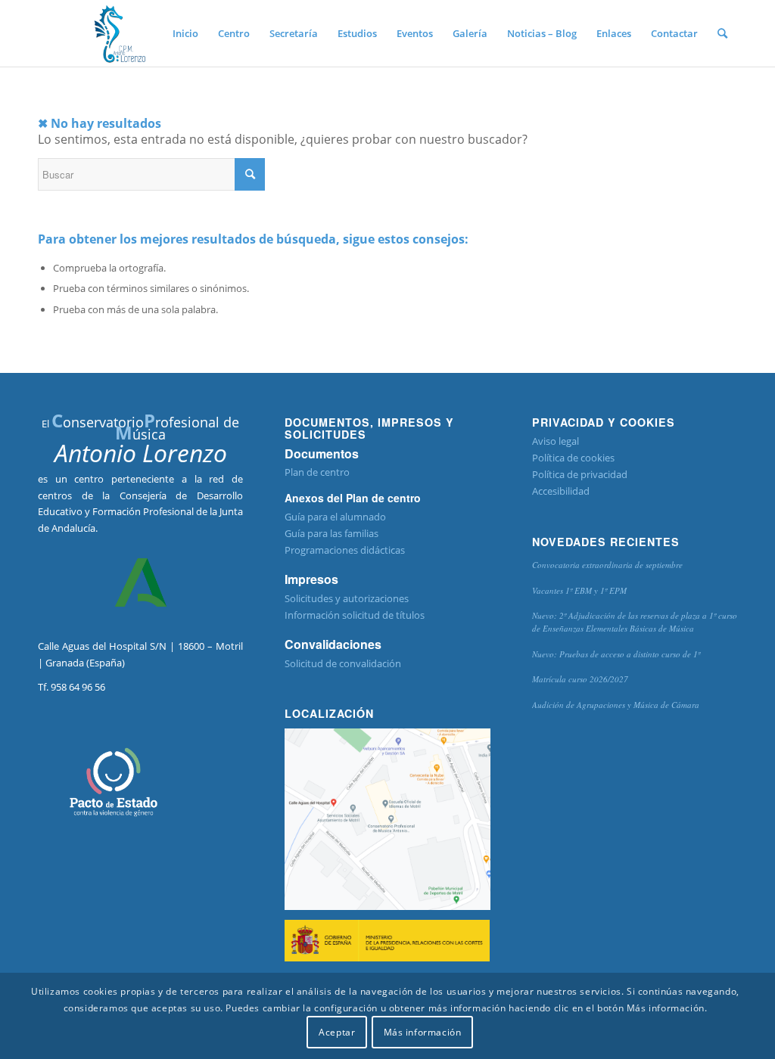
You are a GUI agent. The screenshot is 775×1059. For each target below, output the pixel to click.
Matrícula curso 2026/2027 (580, 679)
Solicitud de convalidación (343, 663)
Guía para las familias (331, 533)
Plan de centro (317, 472)
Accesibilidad (561, 491)
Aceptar (337, 1032)
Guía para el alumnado (335, 516)
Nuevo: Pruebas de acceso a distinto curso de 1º (616, 654)
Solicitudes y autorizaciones (347, 598)
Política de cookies (573, 457)
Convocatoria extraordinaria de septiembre (607, 564)
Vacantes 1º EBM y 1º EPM (579, 590)
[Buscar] (722, 33)
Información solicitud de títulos (355, 615)
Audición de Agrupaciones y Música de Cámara (615, 704)
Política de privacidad (579, 474)
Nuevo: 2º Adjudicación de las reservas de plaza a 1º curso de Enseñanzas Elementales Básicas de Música (634, 622)
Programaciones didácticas (345, 550)
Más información (423, 1032)
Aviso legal (555, 441)
